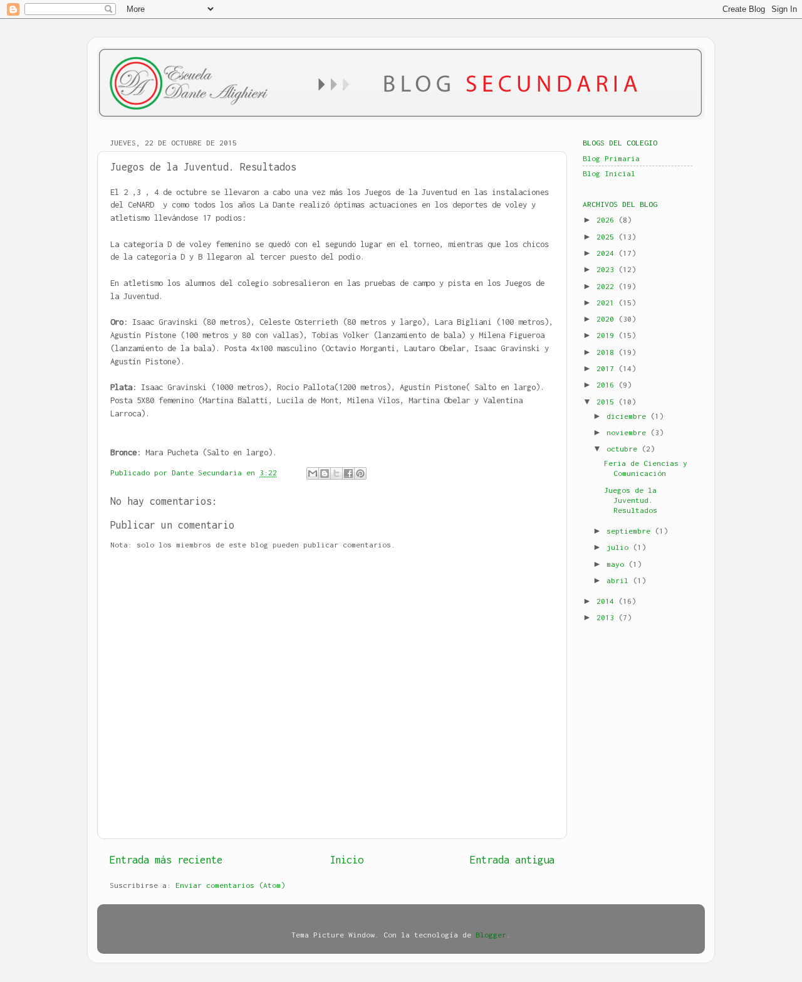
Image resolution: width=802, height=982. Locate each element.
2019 (607, 335)
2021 (607, 302)
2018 (607, 352)
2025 (607, 236)
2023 (607, 269)
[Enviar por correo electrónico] (312, 473)
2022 (607, 286)
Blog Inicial (609, 173)
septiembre (631, 531)
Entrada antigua (512, 859)
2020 (607, 319)
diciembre (628, 416)
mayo (617, 564)
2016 (607, 384)
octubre (624, 448)
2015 (607, 401)
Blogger (491, 934)
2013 (607, 617)
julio (620, 547)
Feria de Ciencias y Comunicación (645, 468)
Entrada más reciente (166, 859)
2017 (607, 368)
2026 (607, 219)
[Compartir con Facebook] (348, 473)
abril (620, 580)
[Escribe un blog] (324, 473)
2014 (607, 601)
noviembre (628, 432)
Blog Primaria (611, 158)
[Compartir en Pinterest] (360, 473)
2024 (607, 253)
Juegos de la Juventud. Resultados (630, 500)
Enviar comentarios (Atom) (230, 885)
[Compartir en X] (336, 473)
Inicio (346, 859)
